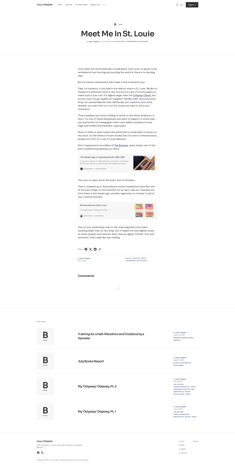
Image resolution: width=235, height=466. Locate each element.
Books (176, 363)
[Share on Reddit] (95, 249)
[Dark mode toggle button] (181, 4)
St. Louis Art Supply (118, 41)
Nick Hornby (179, 365)
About (60, 5)
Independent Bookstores (184, 389)
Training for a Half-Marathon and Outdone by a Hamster (111, 336)
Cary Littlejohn (94, 42)
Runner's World (187, 338)
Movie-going (179, 394)
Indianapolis (179, 391)
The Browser (132, 41)
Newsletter (95, 5)
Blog (121, 24)
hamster (177, 340)
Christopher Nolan (181, 387)
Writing (69, 5)
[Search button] (177, 4)
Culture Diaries (81, 5)
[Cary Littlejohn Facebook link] (38, 452)
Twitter (181, 441)
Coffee (193, 387)
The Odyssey (179, 384)
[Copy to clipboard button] (100, 249)
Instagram (182, 449)
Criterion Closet (142, 95)
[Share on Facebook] (86, 249)
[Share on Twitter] (90, 249)
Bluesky (195, 441)
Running (177, 338)
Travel (187, 394)
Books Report (185, 363)
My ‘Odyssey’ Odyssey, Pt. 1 (97, 411)
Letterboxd (183, 453)
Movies (188, 391)
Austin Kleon (143, 41)
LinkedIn (182, 445)
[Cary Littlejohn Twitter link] (42, 452)
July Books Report (91, 361)
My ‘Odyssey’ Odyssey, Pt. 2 (97, 386)
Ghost (72, 460)
